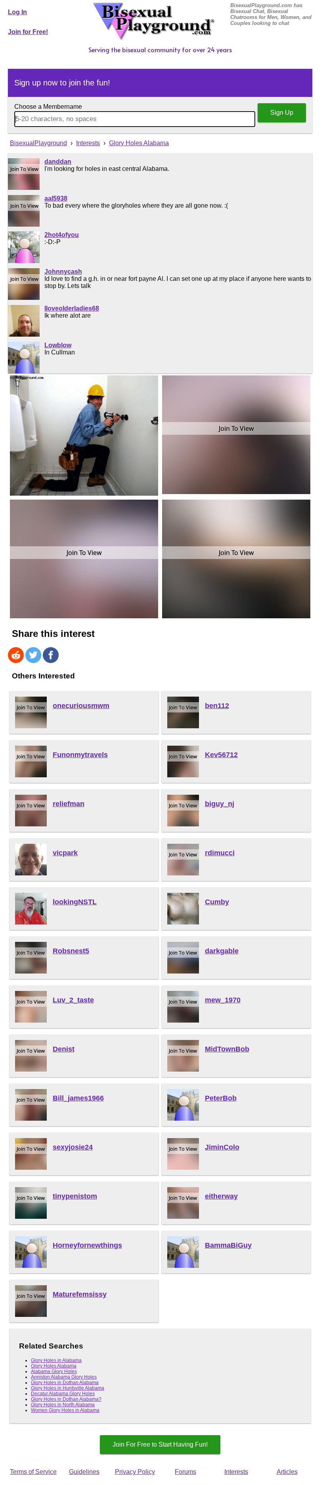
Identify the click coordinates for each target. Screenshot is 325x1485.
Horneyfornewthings (87, 1245)
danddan (57, 161)
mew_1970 (223, 1000)
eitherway (221, 1196)
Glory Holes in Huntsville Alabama (67, 1388)
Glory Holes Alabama (53, 1366)
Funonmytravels (80, 755)
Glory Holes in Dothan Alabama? (66, 1399)
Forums (185, 1471)
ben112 (217, 706)
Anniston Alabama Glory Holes (64, 1377)
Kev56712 (221, 755)
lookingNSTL (75, 902)
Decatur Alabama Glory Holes (63, 1393)
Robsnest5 (71, 951)
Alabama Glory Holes (54, 1371)
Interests (236, 1471)
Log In (17, 12)
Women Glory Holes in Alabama (65, 1410)
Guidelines (84, 1471)
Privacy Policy (135, 1471)
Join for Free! (28, 31)
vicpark (65, 853)
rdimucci (220, 853)
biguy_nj (219, 804)
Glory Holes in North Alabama (63, 1404)
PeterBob (221, 1098)
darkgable (222, 951)
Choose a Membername (48, 106)
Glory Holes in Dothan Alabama (65, 1382)
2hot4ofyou (61, 234)
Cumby (217, 902)
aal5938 (55, 198)
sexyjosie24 (73, 1147)
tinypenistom (75, 1196)
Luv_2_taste (73, 1000)
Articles (287, 1471)
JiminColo (222, 1147)
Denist (64, 1049)
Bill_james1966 (78, 1098)
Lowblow (57, 345)
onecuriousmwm (81, 706)
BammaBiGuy (228, 1245)
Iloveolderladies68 (71, 308)
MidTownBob (227, 1049)
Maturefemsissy (80, 1294)
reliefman (68, 804)
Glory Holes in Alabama (56, 1360)
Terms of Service (33, 1471)
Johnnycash (63, 271)
